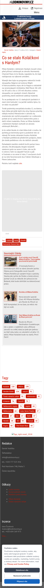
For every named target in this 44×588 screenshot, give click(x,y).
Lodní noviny (14, 489)
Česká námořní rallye (17, 501)
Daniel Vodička (8, 50)
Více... (4, 536)
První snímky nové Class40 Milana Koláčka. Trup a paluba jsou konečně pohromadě (22, 272)
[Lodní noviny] (21, 2)
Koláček (9, 240)
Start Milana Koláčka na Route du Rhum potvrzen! (22, 327)
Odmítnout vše (22, 570)
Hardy (16, 240)
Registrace (38, 8)
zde (20, 163)
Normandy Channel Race (11, 244)
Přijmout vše (22, 581)
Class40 (23, 240)
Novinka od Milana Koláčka (22, 300)
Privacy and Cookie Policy (18, 564)
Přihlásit (25, 8)
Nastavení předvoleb (22, 576)
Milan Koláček (15, 499)
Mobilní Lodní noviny (17, 494)
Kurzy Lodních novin (17, 492)
